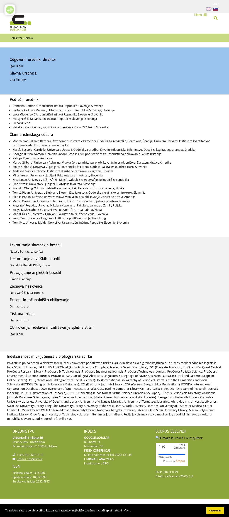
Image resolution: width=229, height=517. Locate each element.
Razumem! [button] (215, 510)
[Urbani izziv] (16, 18)
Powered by (169, 461)
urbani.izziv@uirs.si (29, 459)
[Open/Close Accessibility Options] (10, 10)
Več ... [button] (127, 510)
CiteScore (179, 446)
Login (215, 3)
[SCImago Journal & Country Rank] (179, 438)
